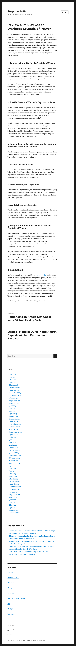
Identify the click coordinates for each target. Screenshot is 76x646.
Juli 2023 (12, 468)
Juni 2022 (12, 502)
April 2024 (13, 445)
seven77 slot (41, 275)
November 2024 (15, 427)
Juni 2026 (12, 377)
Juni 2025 (12, 408)
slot (9, 603)
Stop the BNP (17, 11)
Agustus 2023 (14, 466)
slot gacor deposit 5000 (16, 598)
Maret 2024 (13, 448)
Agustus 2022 (14, 497)
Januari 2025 (14, 421)
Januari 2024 (14, 453)
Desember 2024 (15, 424)
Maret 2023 (13, 479)
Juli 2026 (12, 375)
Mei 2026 (12, 380)
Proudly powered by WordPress (36, 640)
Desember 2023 (15, 455)
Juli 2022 (12, 500)
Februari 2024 (14, 450)
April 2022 (13, 508)
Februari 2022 (14, 513)
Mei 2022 (12, 505)
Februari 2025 (14, 419)
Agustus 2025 (14, 403)
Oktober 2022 (14, 492)
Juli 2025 (12, 406)
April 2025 (13, 414)
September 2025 (15, 401)
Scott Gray (13, 301)
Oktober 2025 (14, 398)
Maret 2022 (13, 510)
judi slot (10, 572)
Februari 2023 (14, 481)
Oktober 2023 (14, 461)
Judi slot (11, 614)
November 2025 (15, 395)
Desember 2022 (15, 487)
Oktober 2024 (14, 429)
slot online (11, 583)
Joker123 (11, 593)
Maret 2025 (13, 416)
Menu (64, 12)
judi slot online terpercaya (45, 301)
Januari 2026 (14, 390)
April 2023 (13, 476)
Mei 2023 (12, 474)
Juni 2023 (12, 471)
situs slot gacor (13, 577)
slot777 (10, 609)
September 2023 (15, 463)
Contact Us (12, 634)
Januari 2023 (14, 484)
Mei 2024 (12, 442)
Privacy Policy (13, 625)
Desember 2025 (15, 393)
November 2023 (15, 458)
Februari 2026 (14, 388)
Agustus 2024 (14, 435)
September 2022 (15, 494)
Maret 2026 (13, 385)
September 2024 (15, 432)
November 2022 (15, 489)
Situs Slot (33, 301)
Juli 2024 (12, 437)
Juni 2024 (12, 440)
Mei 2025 (12, 411)
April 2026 (13, 382)
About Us (11, 630)
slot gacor (11, 588)
